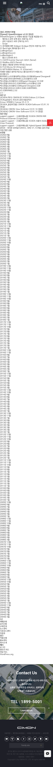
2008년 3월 (4, 540)
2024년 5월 (4, 191)
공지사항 (3, 624)
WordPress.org (6, 654)
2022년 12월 (5, 207)
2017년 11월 (5, 324)
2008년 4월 (4, 537)
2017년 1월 (4, 348)
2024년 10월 (5, 179)
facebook (23, 739)
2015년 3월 (4, 388)
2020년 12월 (5, 238)
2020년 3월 (4, 259)
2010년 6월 (4, 490)
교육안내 (3, 626)
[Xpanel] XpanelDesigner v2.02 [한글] (17, 34)
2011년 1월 (4, 486)
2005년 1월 (4, 600)
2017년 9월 (4, 329)
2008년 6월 (4, 533)
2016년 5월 (4, 362)
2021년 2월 (4, 233)
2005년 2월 (4, 598)
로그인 (2, 647)
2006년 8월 (4, 570)
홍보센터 (3, 640)
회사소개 (3, 643)
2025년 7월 (4, 165)
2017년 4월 (4, 341)
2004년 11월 (5, 605)
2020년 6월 (4, 252)
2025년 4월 (4, 170)
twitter (35, 739)
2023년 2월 (4, 205)
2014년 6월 (4, 402)
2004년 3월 (4, 617)
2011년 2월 (4, 483)
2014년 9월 (4, 395)
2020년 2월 (4, 261)
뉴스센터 (3, 628)
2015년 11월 (5, 376)
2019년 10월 (5, 271)
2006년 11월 (5, 563)
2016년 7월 (4, 357)
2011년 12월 (5, 460)
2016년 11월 (5, 352)
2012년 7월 (4, 446)
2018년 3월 (4, 315)
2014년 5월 (4, 404)
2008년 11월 (5, 521)
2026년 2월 (4, 149)
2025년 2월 (4, 175)
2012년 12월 (5, 434)
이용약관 (7, 733)
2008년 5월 (4, 535)
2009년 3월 (4, 514)
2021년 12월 (5, 224)
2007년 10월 (5, 547)
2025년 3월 (4, 172)
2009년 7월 (4, 507)
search (48, 3)
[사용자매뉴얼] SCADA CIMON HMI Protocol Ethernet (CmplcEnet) (23, 117)
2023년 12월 (5, 200)
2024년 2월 (4, 198)
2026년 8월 (4, 135)
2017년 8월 (4, 331)
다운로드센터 (5, 631)
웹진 (1, 636)
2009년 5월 (4, 512)
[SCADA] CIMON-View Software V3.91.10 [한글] (21, 111)
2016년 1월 (4, 371)
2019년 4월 (4, 285)
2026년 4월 (4, 144)
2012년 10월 (5, 439)
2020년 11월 (5, 240)
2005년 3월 (4, 596)
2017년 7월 (4, 334)
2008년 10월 (5, 523)
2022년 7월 (4, 214)
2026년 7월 (4, 137)
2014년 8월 (4, 397)
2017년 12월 (5, 322)
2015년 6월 (4, 383)
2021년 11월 (5, 226)
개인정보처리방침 (19, 733)
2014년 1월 (4, 411)
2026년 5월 (4, 142)
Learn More (26, 710)
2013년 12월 (5, 413)
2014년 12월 (5, 390)
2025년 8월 (4, 163)
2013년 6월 (4, 420)
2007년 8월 (4, 551)
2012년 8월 (4, 444)
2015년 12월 (5, 373)
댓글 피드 (3, 652)
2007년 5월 (4, 558)
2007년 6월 (4, 556)
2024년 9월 (4, 182)
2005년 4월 (4, 593)
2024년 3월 (4, 196)
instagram (29, 739)
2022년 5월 (4, 217)
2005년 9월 (4, 584)
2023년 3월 (4, 203)
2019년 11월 (5, 268)
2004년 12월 (5, 603)
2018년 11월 (5, 296)
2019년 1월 (4, 292)
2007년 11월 (5, 544)
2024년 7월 (4, 186)
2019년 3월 (4, 287)
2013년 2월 (4, 430)
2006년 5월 (4, 577)
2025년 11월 (5, 156)
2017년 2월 (4, 345)
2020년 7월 (4, 249)
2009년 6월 (4, 509)
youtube (46, 739)
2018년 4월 (4, 313)
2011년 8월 (4, 469)
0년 (1, 619)
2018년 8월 (4, 303)
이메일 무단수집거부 (33, 733)
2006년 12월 (5, 561)
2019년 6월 (4, 280)
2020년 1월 (4, 264)
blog (18, 739)
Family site (25, 745)
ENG (42, 4)
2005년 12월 (5, 579)
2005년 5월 (4, 591)
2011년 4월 (4, 479)
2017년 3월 (4, 343)
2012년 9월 (4, 441)
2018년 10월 (5, 299)
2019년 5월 (4, 282)
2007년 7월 (4, 554)
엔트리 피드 (4, 650)
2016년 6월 (4, 359)
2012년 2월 (4, 455)
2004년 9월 (4, 607)
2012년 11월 (5, 437)
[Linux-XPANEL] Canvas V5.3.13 (14, 102)
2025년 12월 (5, 154)
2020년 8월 (4, 247)
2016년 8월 (4, 355)
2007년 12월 (5, 542)
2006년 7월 (4, 572)
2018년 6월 (4, 308)
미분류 (2, 633)
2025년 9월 (4, 161)
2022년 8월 (4, 212)
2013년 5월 (4, 423)
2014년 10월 (5, 392)
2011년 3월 (4, 481)
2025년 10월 (5, 158)
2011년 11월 (5, 462)
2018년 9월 (4, 301)
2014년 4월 (4, 406)
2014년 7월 (4, 399)
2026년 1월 (4, 151)
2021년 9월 (4, 228)
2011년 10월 (5, 465)
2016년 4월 (4, 364)
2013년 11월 (5, 416)
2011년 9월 (4, 467)
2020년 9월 (4, 245)
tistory (12, 739)
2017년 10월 (5, 327)
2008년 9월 (4, 526)
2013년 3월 (4, 427)
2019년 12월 (5, 266)
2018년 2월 (4, 317)
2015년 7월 (4, 380)
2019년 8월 (4, 275)
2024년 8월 (4, 184)
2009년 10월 (5, 502)
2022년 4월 (4, 219)
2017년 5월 (4, 338)
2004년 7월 (4, 612)
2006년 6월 (4, 575)
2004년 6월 (4, 614)
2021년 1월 (4, 235)
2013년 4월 (4, 425)
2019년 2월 (4, 289)
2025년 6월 (4, 168)
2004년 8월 (4, 610)
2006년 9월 (4, 568)
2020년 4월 (4, 257)
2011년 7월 (4, 472)
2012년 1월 (4, 458)
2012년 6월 (4, 448)
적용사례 (3, 638)
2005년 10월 (5, 582)
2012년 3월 (4, 453)
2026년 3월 (4, 147)
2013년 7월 (4, 418)
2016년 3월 (4, 366)
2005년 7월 (4, 586)
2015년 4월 (4, 385)
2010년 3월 (4, 497)
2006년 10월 (5, 565)
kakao (40, 739)
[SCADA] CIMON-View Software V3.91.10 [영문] (21, 109)
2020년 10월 (5, 242)
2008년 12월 (5, 519)
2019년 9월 (4, 273)
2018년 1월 (4, 320)
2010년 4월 (4, 495)
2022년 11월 (5, 210)
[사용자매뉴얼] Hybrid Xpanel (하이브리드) (34, 125)
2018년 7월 (4, 306)
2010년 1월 (4, 500)
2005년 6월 (4, 589)
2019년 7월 (4, 278)
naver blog (6, 739)
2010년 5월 (4, 493)
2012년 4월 (4, 451)
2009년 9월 (4, 504)
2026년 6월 (4, 140)
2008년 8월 (4, 528)
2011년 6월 (4, 474)
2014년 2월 (4, 409)
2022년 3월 (4, 221)
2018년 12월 (5, 294)
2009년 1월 (4, 516)
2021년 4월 (4, 231)
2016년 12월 (5, 350)
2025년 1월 (4, 177)
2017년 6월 (4, 336)
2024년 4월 (4, 193)
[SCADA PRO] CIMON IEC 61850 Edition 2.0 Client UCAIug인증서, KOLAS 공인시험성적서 (22, 98)
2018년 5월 (4, 310)
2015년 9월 (4, 378)
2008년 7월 (4, 530)
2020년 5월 (4, 254)
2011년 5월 (4, 476)
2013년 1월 (4, 432)
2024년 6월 (4, 189)
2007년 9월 (4, 549)
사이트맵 (46, 733)
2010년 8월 (4, 488)
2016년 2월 (4, 369)
